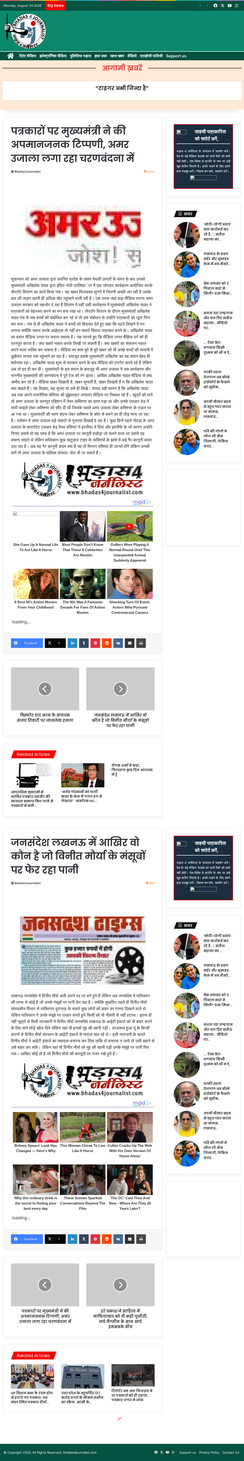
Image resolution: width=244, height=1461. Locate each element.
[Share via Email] (129, 643)
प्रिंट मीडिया (27, 55)
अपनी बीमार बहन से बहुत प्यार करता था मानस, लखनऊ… (217, 409)
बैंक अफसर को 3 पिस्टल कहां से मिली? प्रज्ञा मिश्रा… (217, 288)
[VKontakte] (118, 643)
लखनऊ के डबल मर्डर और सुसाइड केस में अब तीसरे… (216, 258)
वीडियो (132, 55)
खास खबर (117, 55)
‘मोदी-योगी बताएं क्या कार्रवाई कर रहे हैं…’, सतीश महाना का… (217, 232)
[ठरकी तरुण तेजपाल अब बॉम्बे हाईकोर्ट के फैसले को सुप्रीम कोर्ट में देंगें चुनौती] (187, 383)
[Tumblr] (84, 643)
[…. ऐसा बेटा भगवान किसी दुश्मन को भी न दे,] (187, 353)
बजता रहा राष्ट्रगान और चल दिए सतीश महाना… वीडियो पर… (218, 320)
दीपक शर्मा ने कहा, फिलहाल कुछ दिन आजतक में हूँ (132, 770)
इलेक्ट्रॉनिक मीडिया (53, 55)
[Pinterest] (95, 643)
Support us (176, 55)
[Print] (141, 643)
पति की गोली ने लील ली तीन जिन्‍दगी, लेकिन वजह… (215, 439)
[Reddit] (107, 643)
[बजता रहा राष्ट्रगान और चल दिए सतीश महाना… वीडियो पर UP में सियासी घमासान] (187, 324)
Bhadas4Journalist (28, 171)
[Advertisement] (99, 191)
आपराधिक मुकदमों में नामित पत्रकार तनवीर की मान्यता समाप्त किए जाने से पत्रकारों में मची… (32, 799)
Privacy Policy (209, 1452)
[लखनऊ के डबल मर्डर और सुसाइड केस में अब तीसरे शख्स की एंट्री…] (187, 264)
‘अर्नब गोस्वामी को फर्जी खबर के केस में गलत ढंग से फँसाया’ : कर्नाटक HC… (81, 796)
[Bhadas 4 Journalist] (25, 31)
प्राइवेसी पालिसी (151, 55)
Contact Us (231, 1452)
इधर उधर (101, 55)
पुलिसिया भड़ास (80, 55)
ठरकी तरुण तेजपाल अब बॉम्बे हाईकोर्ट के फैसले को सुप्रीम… (216, 380)
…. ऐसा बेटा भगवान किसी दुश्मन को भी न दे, (96, 5)
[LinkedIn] (72, 643)
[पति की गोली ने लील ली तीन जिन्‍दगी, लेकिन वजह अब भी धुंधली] (187, 442)
